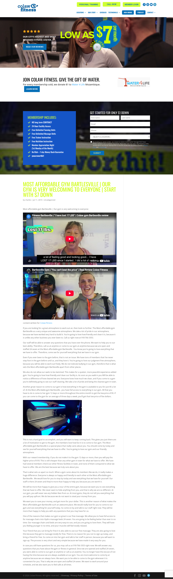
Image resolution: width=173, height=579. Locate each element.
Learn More (32, 89)
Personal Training (88, 4)
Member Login (131, 4)
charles (28, 200)
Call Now (111, 4)
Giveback (103, 12)
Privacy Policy (76, 575)
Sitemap (65, 575)
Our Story (92, 12)
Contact (150, 12)
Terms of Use (102, 147)
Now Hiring (128, 12)
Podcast (140, 12)
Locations (80, 12)
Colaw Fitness (46, 323)
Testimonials (113, 12)
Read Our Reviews (34, 47)
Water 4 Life (78, 84)
